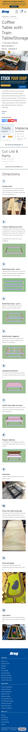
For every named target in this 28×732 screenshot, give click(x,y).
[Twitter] (6, 120)
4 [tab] (15, 71)
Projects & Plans (5, 16)
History (3, 715)
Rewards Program (6, 705)
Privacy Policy (4, 729)
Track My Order (5, 663)
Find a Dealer (4, 670)
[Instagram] (15, 120)
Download (11, 49)
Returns (3, 668)
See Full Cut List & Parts (13, 166)
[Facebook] (3, 120)
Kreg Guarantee (5, 673)
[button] (16, 12)
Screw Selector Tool (6, 698)
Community (4, 719)
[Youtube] (12, 120)
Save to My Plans (7, 46)
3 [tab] (13, 71)
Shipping (3, 666)
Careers (3, 724)
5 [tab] (16, 71)
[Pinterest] (9, 120)
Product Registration (7, 687)
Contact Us (4, 661)
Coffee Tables (13, 16)
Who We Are (4, 717)
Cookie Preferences (6, 680)
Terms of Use (13, 729)
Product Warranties (6, 691)
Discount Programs (6, 708)
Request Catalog (5, 696)
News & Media (5, 722)
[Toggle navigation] (25, 12)
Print (3, 49)
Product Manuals (5, 689)
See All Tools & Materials (13, 145)
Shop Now (10, 136)
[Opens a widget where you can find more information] (22, 729)
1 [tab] (10, 71)
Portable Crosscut (6, 134)
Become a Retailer (6, 675)
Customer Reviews (6, 703)
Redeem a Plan (5, 694)
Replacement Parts (6, 677)
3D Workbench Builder (7, 701)
